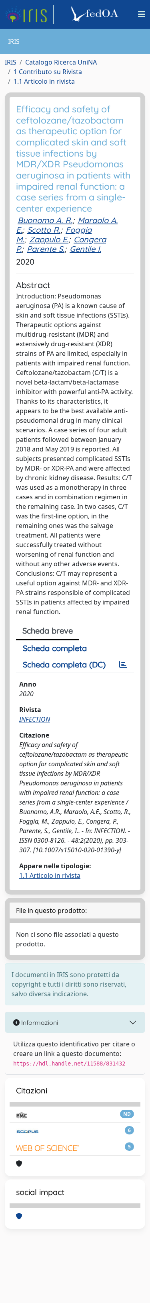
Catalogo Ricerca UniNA (61, 62)
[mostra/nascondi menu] (141, 14)
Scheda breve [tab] (47, 631)
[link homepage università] (96, 14)
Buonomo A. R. (45, 220)
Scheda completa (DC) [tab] (64, 664)
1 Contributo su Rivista (48, 71)
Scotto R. (43, 230)
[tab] (123, 664)
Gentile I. (85, 249)
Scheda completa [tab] (55, 648)
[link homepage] (29, 14)
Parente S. (45, 249)
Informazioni (39, 1022)
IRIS (10, 62)
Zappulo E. (48, 239)
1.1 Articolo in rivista (44, 81)
